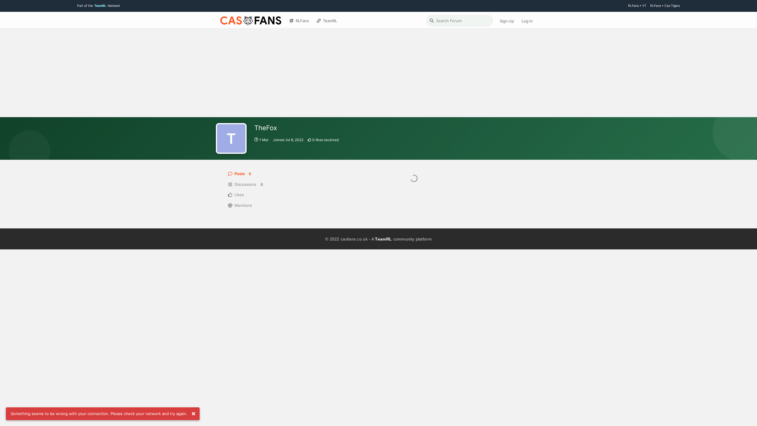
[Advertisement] (378, 72)
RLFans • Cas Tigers (665, 6)
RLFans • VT (637, 6)
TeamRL (383, 239)
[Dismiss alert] (193, 414)
